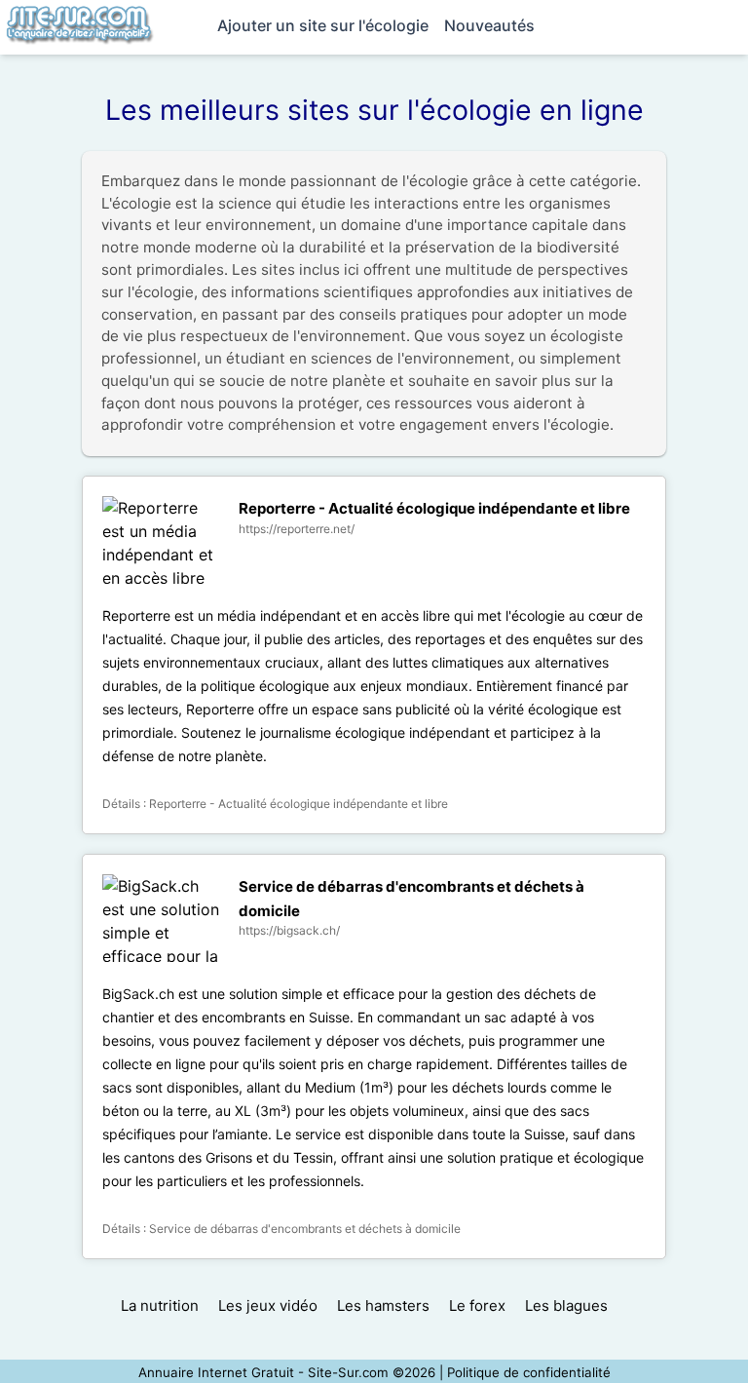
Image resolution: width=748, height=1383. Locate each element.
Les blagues (566, 1305)
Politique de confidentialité (529, 1372)
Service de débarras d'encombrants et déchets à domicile (305, 1228)
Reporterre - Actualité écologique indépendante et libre (434, 508)
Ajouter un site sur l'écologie (323, 25)
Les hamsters (383, 1305)
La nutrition (160, 1305)
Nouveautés (489, 25)
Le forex (477, 1305)
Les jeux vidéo (268, 1305)
